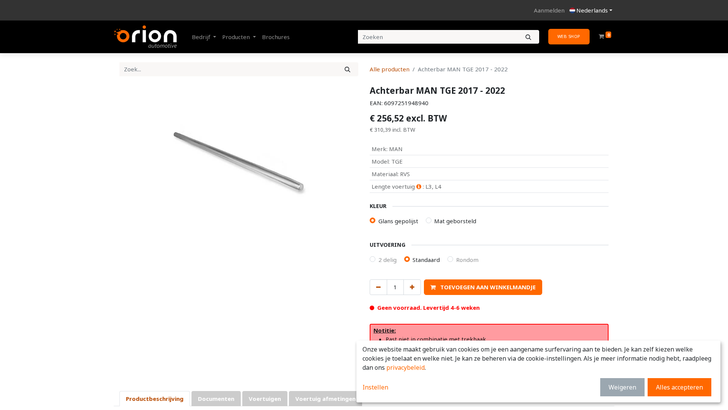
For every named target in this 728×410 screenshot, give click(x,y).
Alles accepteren (679, 387)
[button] (483, 287)
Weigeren (622, 387)
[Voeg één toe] (412, 287)
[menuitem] (276, 37)
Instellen (375, 387)
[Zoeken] (528, 37)
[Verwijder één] (378, 287)
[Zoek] (347, 69)
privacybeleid (405, 367)
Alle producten (390, 69)
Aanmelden (549, 10)
